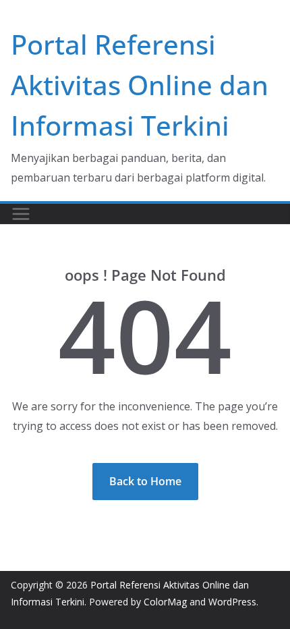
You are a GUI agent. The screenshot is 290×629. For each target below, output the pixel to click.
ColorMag (165, 601)
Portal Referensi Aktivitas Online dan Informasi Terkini (139, 85)
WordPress (232, 601)
